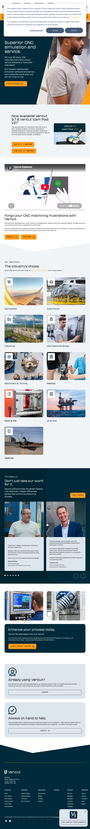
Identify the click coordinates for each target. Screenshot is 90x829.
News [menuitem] (83, 804)
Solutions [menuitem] (24, 790)
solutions (27, 237)
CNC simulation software (39, 270)
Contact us (45, 731)
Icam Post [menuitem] (8, 804)
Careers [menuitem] (84, 799)
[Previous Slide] (76, 576)
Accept (55, 30)
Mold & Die (10, 420)
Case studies (77, 495)
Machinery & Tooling (16, 383)
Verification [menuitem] (8, 799)
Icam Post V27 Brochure (24, 151)
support (45, 692)
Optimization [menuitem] (9, 801)
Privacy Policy (74, 17)
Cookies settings (36, 30)
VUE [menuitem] (83, 801)
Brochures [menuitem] (41, 793)
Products (10, 237)
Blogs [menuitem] (40, 796)
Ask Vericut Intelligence (73, 822)
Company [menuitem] (85, 790)
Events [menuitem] (40, 801)
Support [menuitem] (70, 790)
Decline (74, 30)
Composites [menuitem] (9, 806)
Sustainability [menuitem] (25, 796)
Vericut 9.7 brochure (23, 144)
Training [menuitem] (56, 790)
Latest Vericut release (20, 646)
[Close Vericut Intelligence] (85, 811)
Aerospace (11, 308)
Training (50, 3)
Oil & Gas (52, 420)
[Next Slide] (83, 576)
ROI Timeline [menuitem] (25, 801)
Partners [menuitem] (24, 799)
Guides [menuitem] (40, 799)
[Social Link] (6, 820)
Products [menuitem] (8, 790)
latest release (13, 84)
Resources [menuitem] (42, 790)
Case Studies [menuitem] (25, 793)
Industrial (10, 346)
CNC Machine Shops (58, 346)
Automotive (53, 308)
